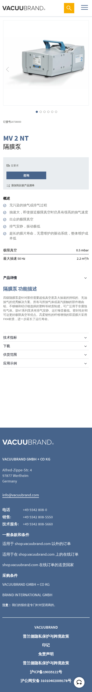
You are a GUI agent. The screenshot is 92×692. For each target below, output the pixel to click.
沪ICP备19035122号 (46, 671)
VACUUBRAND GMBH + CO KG (26, 584)
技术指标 (10, 337)
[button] (9, 62)
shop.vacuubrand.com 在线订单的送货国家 (38, 564)
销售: (6, 516)
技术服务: (10, 524)
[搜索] (69, 8)
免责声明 (46, 653)
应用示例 (10, 363)
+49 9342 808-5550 (38, 516)
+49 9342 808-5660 (38, 524)
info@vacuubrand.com (20, 494)
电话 (6, 509)
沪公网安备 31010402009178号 (46, 680)
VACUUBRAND (46, 627)
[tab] (46, 277)
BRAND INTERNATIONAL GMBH (27, 594)
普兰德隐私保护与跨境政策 (46, 636)
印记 (46, 644)
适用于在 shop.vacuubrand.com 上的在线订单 (40, 554)
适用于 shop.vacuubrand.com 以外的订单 (36, 543)
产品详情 (10, 277)
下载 (6, 346)
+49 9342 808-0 (35, 509)
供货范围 (10, 354)
